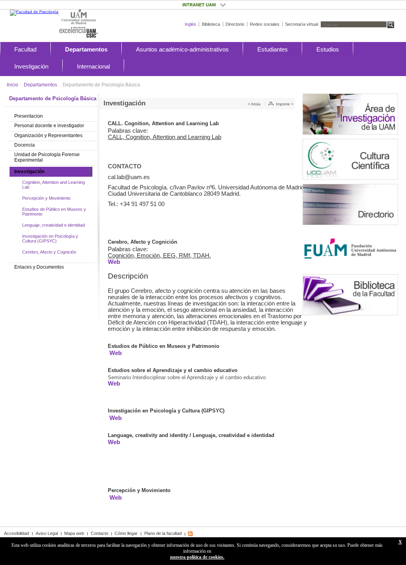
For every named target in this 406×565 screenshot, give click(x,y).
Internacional (93, 66)
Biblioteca (211, 24)
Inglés (190, 24)
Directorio (235, 24)
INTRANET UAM (223, 4)
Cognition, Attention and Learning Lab (53, 184)
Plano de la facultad (163, 533)
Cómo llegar (126, 533)
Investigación (31, 66)
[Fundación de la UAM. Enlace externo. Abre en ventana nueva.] (350, 249)
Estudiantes (272, 49)
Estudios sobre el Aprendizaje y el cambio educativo (172, 370)
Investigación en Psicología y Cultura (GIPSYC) (50, 238)
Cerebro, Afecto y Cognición (49, 252)
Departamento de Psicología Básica (101, 85)
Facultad (25, 49)
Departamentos (86, 49)
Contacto (99, 533)
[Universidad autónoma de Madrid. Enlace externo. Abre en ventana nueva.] (79, 17)
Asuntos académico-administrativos (182, 49)
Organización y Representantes (48, 135)
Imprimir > (284, 104)
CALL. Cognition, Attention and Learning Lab (163, 123)
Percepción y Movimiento (46, 198)
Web (114, 262)
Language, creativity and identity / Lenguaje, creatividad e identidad (191, 435)
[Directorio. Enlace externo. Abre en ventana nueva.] (350, 204)
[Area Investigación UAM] (350, 114)
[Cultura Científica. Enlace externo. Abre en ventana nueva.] (350, 159)
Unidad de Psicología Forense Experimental (47, 157)
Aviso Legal (47, 533)
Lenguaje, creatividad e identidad (53, 225)
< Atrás (254, 104)
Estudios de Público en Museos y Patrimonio (54, 211)
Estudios (327, 49)
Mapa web (74, 533)
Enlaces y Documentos (39, 267)
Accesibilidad (16, 533)
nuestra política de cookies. (197, 557)
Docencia (24, 145)
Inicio (12, 85)
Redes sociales (265, 24)
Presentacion (28, 116)
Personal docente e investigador (49, 125)
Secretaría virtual (301, 24)
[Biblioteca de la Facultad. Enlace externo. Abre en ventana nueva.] (350, 294)
